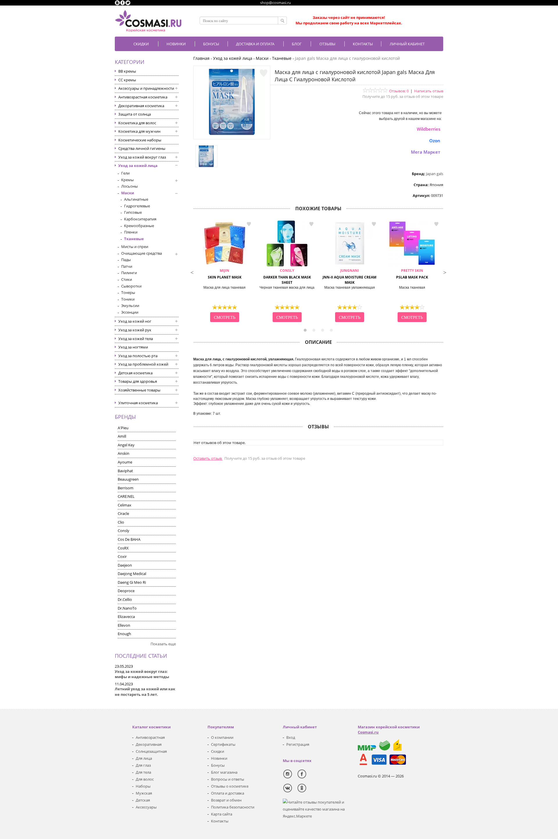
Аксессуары (146, 807)
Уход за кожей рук (134, 330)
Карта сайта (221, 814)
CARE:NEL (126, 496)
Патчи (126, 266)
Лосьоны (129, 186)
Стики (126, 279)
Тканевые (134, 238)
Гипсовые (133, 212)
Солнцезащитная (151, 751)
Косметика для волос (137, 122)
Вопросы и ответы (227, 779)
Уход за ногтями (133, 347)
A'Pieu (123, 427)
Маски (127, 192)
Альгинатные (136, 199)
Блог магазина (224, 772)
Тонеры (128, 292)
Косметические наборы (139, 140)
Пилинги (129, 272)
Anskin (123, 453)
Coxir (122, 556)
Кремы (127, 179)
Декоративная (149, 744)
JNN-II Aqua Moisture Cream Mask (349, 276)
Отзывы (327, 43)
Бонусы (218, 765)
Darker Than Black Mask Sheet (287, 276)
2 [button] (314, 330)
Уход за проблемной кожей (143, 364)
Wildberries (428, 129)
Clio (121, 522)
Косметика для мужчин (139, 131)
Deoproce (126, 590)
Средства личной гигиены (141, 148)
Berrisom (125, 488)
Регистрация (297, 744)
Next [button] (444, 272)
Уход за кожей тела (135, 338)
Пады (126, 259)
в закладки (249, 224)
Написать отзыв (428, 91)
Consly (123, 530)
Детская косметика (135, 373)
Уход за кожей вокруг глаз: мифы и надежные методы (142, 674)
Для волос (145, 779)
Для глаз (143, 765)
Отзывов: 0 (399, 91)
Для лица (144, 758)
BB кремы (127, 71)
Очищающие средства (141, 253)
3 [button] (323, 330)
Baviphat (125, 470)
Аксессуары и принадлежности (146, 88)
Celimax (124, 505)
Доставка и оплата (255, 43)
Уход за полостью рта (138, 355)
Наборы (143, 786)
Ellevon (124, 625)
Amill (122, 436)
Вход (290, 737)
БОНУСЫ (211, 43)
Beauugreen (128, 479)
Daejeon (125, 565)
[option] (224, 271)
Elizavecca (126, 616)
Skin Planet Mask (225, 274)
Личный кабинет (407, 43)
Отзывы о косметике (229, 786)
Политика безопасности (232, 807)
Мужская (144, 793)
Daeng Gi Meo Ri (132, 582)
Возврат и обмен (226, 800)
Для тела (143, 772)
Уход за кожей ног (134, 321)
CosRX (123, 548)
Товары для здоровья (137, 381)
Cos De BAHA (129, 539)
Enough (124, 633)
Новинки (176, 43)
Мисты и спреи (134, 246)
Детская (143, 800)
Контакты (363, 43)
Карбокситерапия (140, 219)
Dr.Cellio (125, 599)
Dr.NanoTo (127, 608)
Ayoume (125, 462)
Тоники (128, 299)
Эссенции (129, 312)
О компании (222, 737)
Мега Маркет (425, 152)
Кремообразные (139, 225)
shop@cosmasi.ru (275, 2)
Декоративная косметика (141, 105)
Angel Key (126, 445)
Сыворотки (131, 286)
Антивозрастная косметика (142, 97)
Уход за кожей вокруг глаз (142, 157)
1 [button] (305, 330)
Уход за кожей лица (138, 165)
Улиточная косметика (138, 402)
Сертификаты (223, 744)
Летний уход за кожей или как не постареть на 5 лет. (145, 691)
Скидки (141, 43)
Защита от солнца (134, 114)
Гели (125, 173)
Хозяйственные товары (139, 390)
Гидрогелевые (137, 206)
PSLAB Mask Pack (412, 274)
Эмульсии (130, 305)
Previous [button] (192, 272)
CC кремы (127, 79)
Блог (297, 43)
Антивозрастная (150, 737)
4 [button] (331, 330)
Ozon (434, 140)
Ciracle (123, 513)
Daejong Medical (132, 573)
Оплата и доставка (227, 793)
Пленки (130, 232)
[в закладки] (263, 73)
